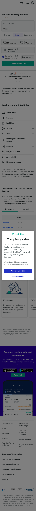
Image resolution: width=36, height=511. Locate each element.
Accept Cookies (18, 271)
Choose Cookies (18, 276)
